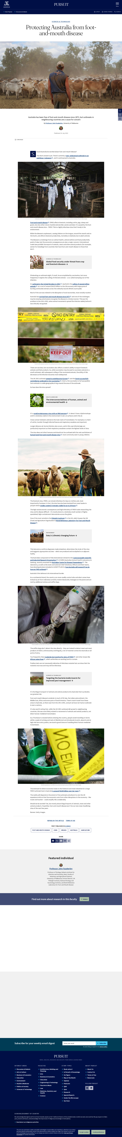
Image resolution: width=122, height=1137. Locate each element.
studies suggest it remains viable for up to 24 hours (58, 506)
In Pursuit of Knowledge (72, 1072)
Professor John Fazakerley (54, 123)
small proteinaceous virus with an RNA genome (50, 413)
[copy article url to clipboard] (69, 841)
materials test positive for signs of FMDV (59, 657)
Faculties (42, 1066)
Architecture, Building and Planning (49, 1070)
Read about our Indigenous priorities (28, 1122)
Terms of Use (91, 1075)
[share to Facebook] (53, 841)
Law (41, 1088)
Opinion (66, 1081)
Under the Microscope (71, 1098)
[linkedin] (91, 1088)
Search (118, 11)
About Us (90, 1069)
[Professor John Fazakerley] (61, 128)
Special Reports (69, 1095)
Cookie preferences (98, 1132)
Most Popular (8, 12)
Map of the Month (70, 1078)
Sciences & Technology (24, 1089)
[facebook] (87, 1088)
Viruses (63, 830)
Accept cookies (84, 1132)
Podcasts (67, 1084)
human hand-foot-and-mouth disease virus (45, 435)
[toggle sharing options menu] (120, 111)
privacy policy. (103, 1046)
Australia (73, 830)
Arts (41, 1074)
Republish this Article (55, 821)
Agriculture (85, 830)
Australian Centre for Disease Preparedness (67, 562)
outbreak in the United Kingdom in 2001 (46, 284)
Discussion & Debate (21, 12)
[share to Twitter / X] (57, 841)
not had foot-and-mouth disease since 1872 (54, 297)
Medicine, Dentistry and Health (48, 1092)
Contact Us (91, 1072)
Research (67, 1092)
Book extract (68, 1069)
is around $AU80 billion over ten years (65, 791)
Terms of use (70, 821)
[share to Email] (65, 841)
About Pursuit (91, 1066)
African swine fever (37, 659)
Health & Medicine (23, 1084)
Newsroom (90, 1078)
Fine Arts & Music (46, 1085)
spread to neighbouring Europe (57, 379)
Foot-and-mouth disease (39, 222)
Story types (67, 1066)
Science (68, 826)
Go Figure (67, 1075)
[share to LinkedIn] (61, 841)
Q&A (65, 1086)
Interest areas (21, 1066)
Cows (55, 830)
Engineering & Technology (49, 1082)
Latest (98, 11)
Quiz (65, 1089)
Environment (21, 1081)
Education (20, 1078)
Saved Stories (108, 11)
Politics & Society (22, 1086)
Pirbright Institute (58, 518)
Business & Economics (24, 1075)
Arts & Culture (21, 1072)
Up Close (67, 1101)
